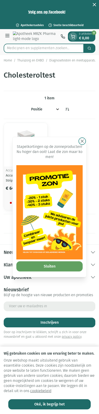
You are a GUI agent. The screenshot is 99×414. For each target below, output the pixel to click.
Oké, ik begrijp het (49, 404)
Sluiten (49, 266)
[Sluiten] (82, 141)
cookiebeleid (40, 391)
